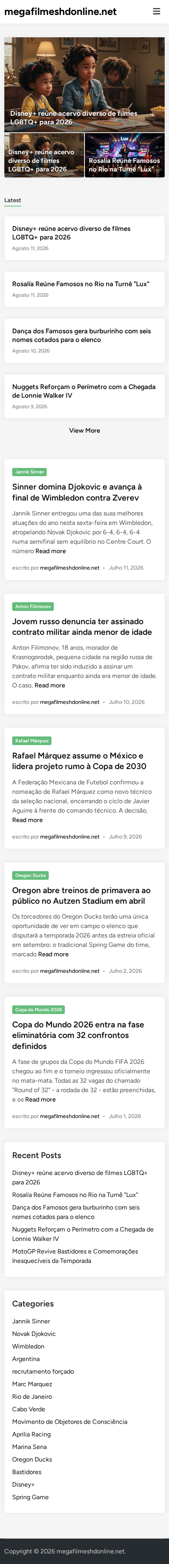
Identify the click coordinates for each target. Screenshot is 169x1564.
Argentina (26, 1359)
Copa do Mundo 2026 (38, 1009)
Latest (12, 200)
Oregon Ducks (30, 875)
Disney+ (23, 1484)
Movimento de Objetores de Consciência (69, 1421)
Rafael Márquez (32, 741)
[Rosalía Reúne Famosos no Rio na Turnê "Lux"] (125, 155)
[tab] (12, 199)
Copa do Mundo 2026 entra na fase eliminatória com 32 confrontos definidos (78, 1035)
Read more (50, 551)
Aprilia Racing (31, 1434)
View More (84, 430)
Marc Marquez (32, 1384)
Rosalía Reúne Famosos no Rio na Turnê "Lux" (80, 284)
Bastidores (26, 1472)
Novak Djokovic (34, 1333)
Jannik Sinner (29, 472)
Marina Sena (29, 1447)
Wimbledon (28, 1346)
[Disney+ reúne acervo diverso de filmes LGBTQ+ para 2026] (84, 84)
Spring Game (30, 1497)
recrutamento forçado (43, 1371)
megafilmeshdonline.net (60, 11)
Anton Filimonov (33, 606)
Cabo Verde (28, 1409)
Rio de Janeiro (32, 1396)
